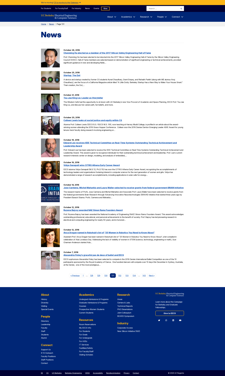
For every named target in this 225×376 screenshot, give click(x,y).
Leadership (45, 324)
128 (91, 275)
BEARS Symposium (125, 316)
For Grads (83, 334)
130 (105, 275)
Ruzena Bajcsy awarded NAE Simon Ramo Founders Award (93, 210)
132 (119, 275)
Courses (82, 306)
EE (42, 373)
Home (43, 24)
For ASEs (83, 341)
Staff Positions (47, 360)
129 (98, 275)
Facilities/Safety (86, 348)
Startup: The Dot (72, 75)
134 (134, 275)
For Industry (76, 8)
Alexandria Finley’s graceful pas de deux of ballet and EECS (94, 255)
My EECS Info (85, 328)
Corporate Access (125, 328)
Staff (43, 331)
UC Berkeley (57, 373)
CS (47, 373)
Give (105, 8)
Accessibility (98, 373)
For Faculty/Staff (61, 8)
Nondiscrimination (113, 373)
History (44, 299)
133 (127, 275)
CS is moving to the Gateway (66, 2)
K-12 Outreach (47, 353)
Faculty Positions (48, 356)
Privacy (126, 373)
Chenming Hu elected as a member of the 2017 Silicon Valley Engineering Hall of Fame (107, 53)
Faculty (44, 328)
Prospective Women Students (91, 309)
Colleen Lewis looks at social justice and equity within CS (93, 120)
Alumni (44, 338)
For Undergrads (85, 338)
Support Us (46, 349)
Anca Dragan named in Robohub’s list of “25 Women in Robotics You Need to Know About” (109, 232)
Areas (119, 299)
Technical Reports (125, 306)
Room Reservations (87, 324)
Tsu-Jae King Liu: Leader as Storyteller (83, 98)
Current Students (86, 313)
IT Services (84, 344)
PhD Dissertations (125, 309)
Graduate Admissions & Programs (93, 302)
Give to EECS (170, 313)
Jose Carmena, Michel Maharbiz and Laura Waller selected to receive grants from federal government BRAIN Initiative (124, 187)
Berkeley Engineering (73, 373)
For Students (46, 8)
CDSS (87, 373)
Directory (45, 321)
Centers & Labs (123, 302)
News (87, 8)
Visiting (44, 306)
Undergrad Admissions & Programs (94, 299)
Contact (44, 363)
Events (96, 8)
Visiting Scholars (86, 355)
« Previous (76, 275)
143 (144, 275)
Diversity (44, 302)
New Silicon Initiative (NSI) (128, 331)
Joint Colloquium (124, 313)
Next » (152, 275)
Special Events (47, 309)
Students (45, 334)
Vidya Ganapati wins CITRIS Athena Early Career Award (92, 165)
